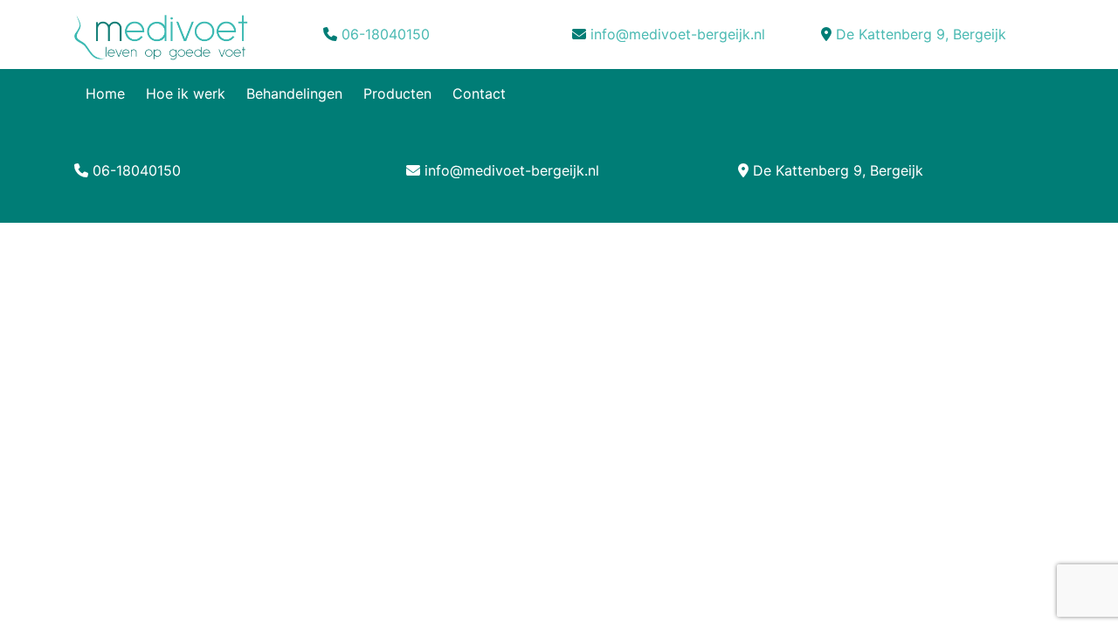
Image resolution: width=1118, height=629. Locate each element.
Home (105, 93)
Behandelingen (294, 93)
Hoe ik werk (185, 93)
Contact (479, 93)
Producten (397, 93)
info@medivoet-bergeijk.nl (677, 34)
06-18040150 (386, 34)
